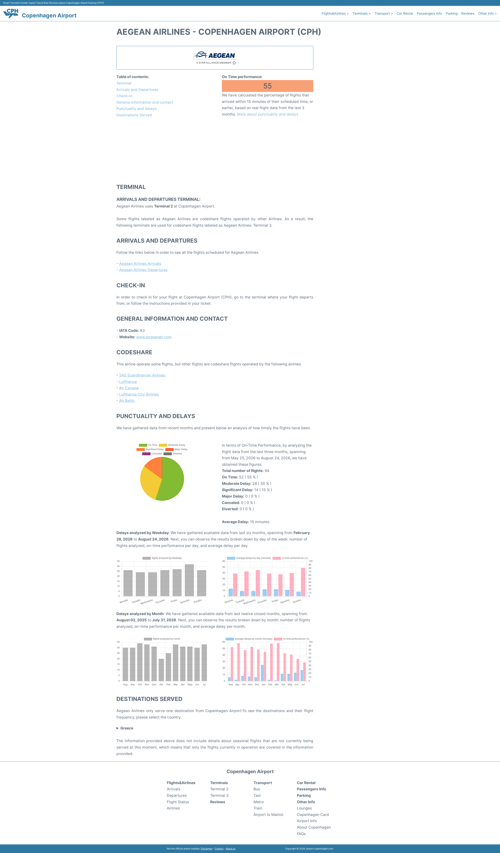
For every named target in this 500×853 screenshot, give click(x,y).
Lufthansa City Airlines (139, 394)
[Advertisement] (214, 150)
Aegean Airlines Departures (143, 269)
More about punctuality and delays (267, 114)
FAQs (301, 833)
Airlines (173, 808)
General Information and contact (144, 102)
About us (230, 848)
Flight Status (178, 802)
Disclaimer (206, 848)
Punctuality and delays (136, 108)
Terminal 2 (219, 789)
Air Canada (129, 388)
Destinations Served (134, 115)
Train (258, 808)
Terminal (123, 83)
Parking (452, 13)
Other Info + (487, 13)
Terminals (219, 782)
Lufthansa (128, 381)
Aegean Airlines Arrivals (140, 263)
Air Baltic (127, 400)
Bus (257, 789)
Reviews (467, 13)
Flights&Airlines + (335, 13)
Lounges (304, 808)
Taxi (257, 795)
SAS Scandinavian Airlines (142, 375)
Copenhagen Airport (49, 15)
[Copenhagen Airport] (10, 13)
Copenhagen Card (313, 814)
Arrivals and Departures (137, 89)
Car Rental (405, 13)
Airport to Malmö (268, 814)
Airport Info (307, 820)
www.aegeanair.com (154, 337)
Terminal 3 (219, 795)
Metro (259, 802)
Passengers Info (429, 13)
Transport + (384, 13)
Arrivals (173, 789)
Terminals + (362, 13)
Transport (263, 782)
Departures (177, 795)
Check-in (124, 95)
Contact (219, 848)
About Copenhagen (314, 827)
